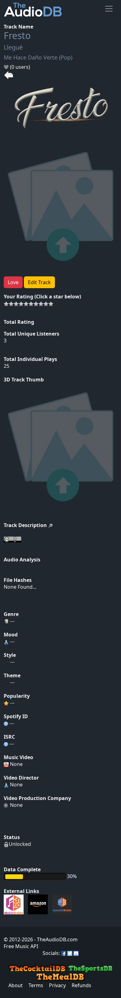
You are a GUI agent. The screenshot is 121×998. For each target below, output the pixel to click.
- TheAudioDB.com (55, 939)
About (15, 985)
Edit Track (39, 282)
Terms (36, 985)
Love (13, 282)
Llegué (13, 47)
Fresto (17, 35)
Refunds (81, 985)
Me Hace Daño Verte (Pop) (38, 57)
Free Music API (21, 946)
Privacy (57, 985)
